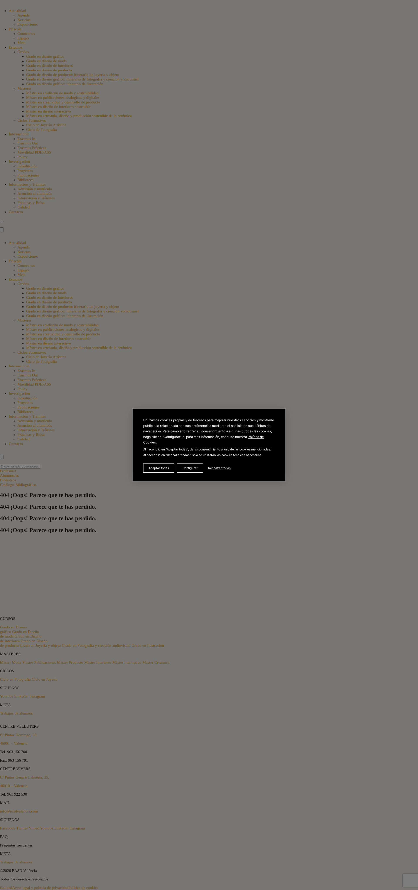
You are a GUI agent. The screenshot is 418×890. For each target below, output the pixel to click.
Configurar (189, 468)
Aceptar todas (159, 468)
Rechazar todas (219, 468)
